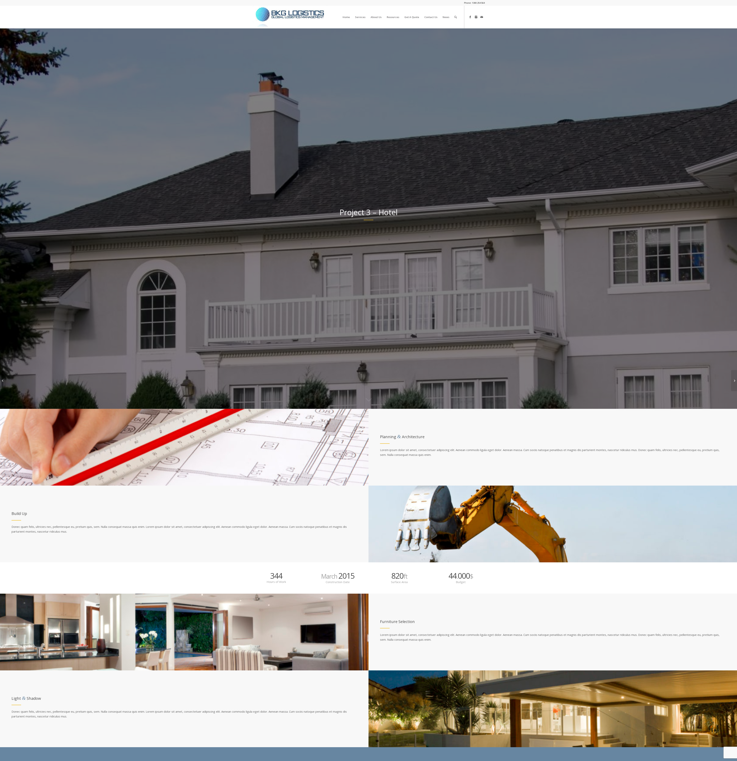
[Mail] (482, 17)
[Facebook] (470, 17)
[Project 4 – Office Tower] (734, 380)
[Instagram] (476, 17)
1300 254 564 (478, 2)
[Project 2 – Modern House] (3, 380)
